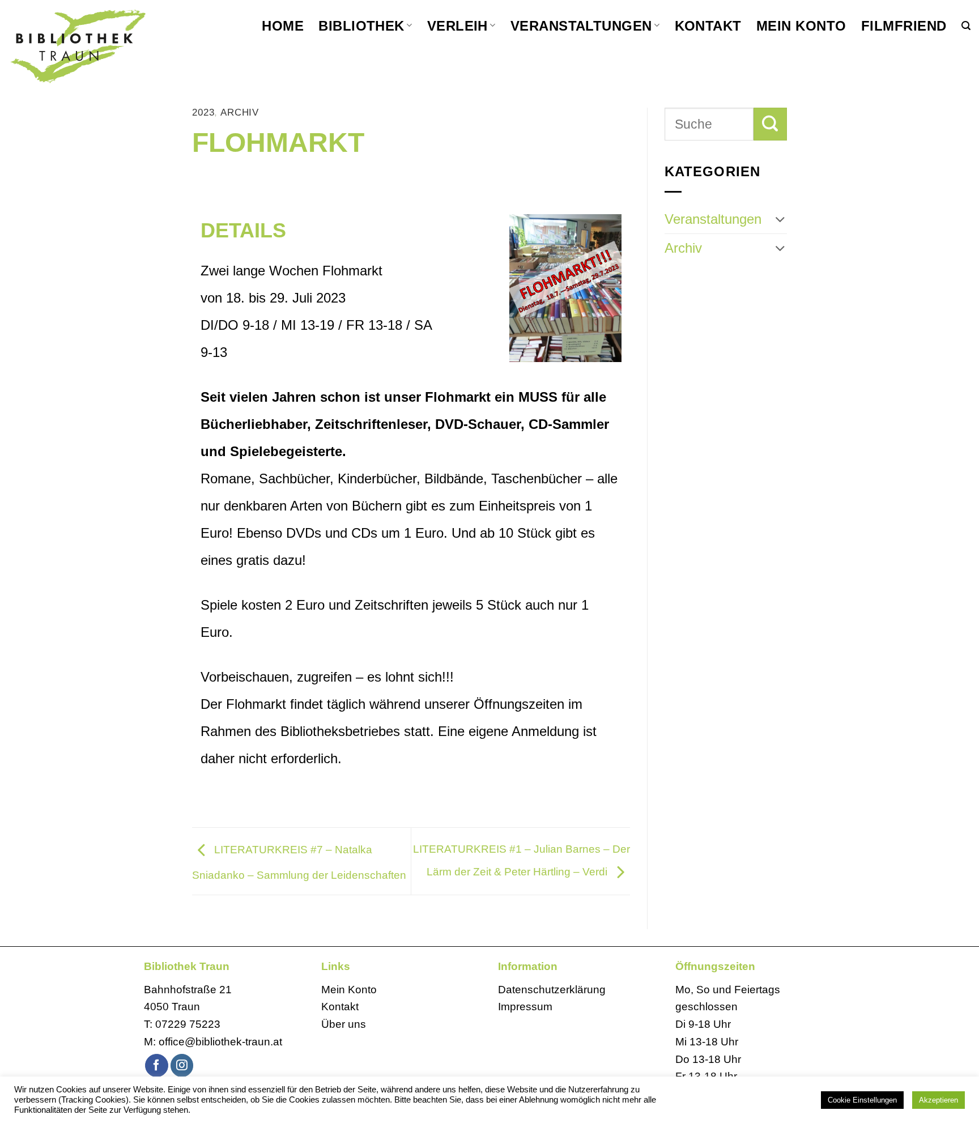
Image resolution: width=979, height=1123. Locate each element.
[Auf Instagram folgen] (182, 1065)
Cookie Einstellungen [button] (862, 1100)
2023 (203, 112)
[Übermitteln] (770, 124)
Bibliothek (361, 25)
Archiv (239, 112)
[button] (966, 26)
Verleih (457, 25)
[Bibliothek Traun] (107, 45)
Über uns (343, 1024)
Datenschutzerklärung (552, 990)
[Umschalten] (780, 219)
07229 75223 (187, 1024)
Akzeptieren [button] (938, 1100)
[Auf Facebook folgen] (156, 1065)
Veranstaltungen (581, 25)
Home (283, 25)
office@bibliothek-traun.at (220, 1042)
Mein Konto (801, 25)
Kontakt (708, 25)
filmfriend (904, 25)
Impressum (525, 1007)
